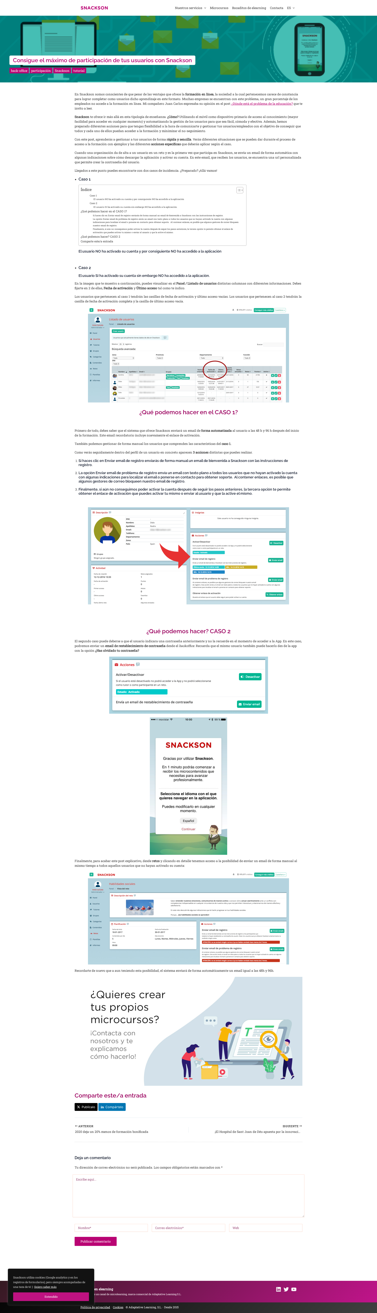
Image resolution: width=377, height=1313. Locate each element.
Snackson (62, 70)
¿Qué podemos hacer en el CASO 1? (104, 211)
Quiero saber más (45, 1287)
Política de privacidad (95, 1307)
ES (289, 8)
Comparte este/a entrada (97, 241)
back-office (19, 70)
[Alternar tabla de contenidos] (237, 190)
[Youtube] (293, 1289)
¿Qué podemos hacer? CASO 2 (100, 236)
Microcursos (219, 8)
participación (41, 70)
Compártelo (114, 1107)
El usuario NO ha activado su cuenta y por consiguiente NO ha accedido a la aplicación (138, 199)
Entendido (51, 1296)
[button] (204, 8)
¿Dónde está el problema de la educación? (262, 103)
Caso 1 (93, 195)
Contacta (276, 8)
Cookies (118, 1307)
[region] (51, 1287)
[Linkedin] (278, 1289)
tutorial (79, 70)
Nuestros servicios (188, 8)
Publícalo (88, 1107)
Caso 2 (93, 203)
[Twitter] (286, 1289)
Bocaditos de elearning (249, 8)
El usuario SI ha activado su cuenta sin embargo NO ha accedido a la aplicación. (135, 206)
